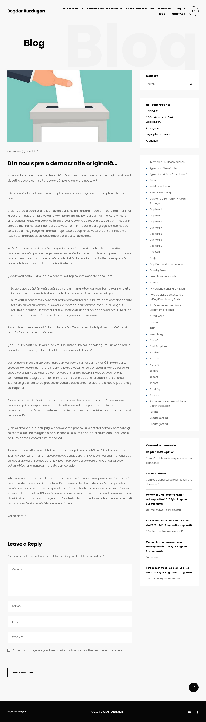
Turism (154, 412)
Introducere (157, 316)
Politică (33, 151)
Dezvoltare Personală (163, 276)
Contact (178, 14)
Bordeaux (152, 111)
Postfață (155, 352)
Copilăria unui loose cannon (166, 264)
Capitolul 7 (156, 246)
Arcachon (152, 140)
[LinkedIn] (189, 712)
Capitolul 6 (156, 239)
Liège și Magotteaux (158, 134)
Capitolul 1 (156, 209)
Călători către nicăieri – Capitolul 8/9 (160, 120)
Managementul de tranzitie (102, 8)
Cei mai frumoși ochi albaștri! (164, 510)
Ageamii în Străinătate (163, 168)
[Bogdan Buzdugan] (26, 11)
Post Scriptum (158, 346)
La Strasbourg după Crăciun (163, 578)
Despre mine (70, 8)
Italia (152, 328)
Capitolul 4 (156, 227)
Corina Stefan (155, 473)
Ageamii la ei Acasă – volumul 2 (168, 174)
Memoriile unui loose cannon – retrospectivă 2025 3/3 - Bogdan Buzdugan (166, 499)
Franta (154, 282)
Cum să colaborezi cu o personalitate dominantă (169, 460)
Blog (161, 14)
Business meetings (161, 192)
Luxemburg (156, 334)
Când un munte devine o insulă (164, 531)
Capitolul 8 (156, 252)
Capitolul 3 (156, 221)
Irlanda (154, 322)
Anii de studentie (160, 186)
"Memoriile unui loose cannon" (167, 162)
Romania (155, 395)
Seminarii (164, 8)
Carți (178, 8)
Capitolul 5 (156, 233)
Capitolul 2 (156, 215)
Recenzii (154, 370)
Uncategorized (159, 418)
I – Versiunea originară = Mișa (167, 288)
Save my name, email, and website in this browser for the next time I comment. (68, 650)
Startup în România (140, 8)
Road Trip (155, 389)
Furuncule (152, 557)
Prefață (154, 358)
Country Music (158, 270)
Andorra (154, 180)
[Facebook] (198, 712)
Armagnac (152, 128)
